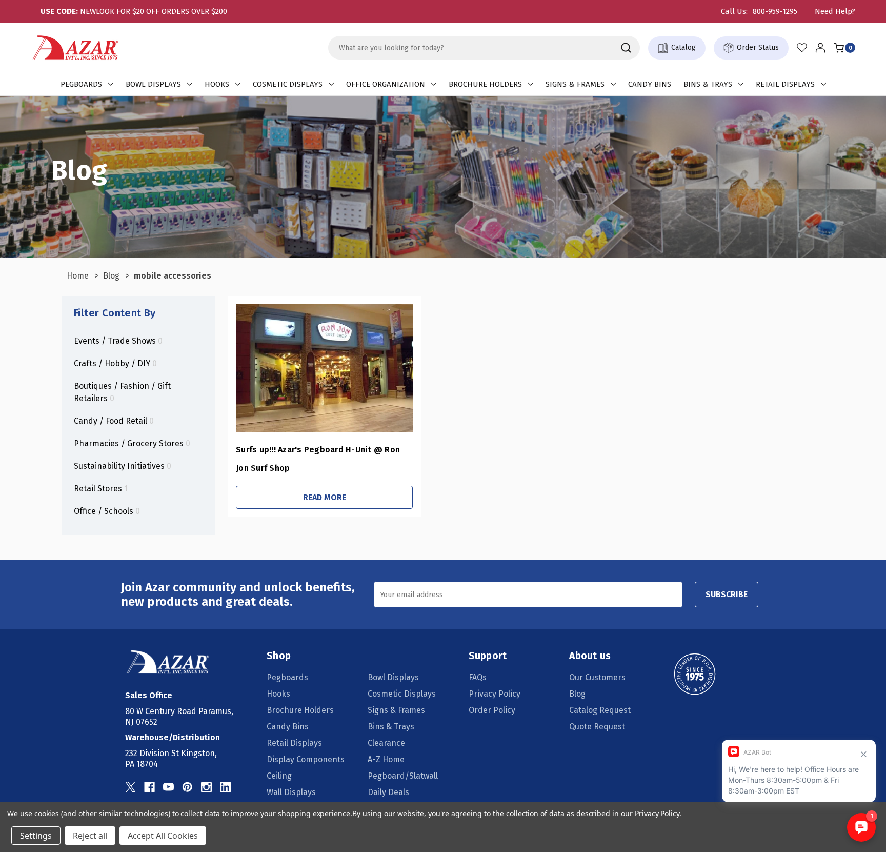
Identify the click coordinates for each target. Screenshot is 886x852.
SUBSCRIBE (727, 594)
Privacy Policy (494, 694)
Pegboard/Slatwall (403, 776)
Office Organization (385, 84)
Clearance (386, 743)
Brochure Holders (485, 84)
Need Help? (835, 11)
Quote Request (597, 726)
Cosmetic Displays (288, 84)
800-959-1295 (775, 11)
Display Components (306, 759)
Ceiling (279, 776)
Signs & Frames (575, 84)
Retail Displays (785, 84)
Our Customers (597, 677)
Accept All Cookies (163, 835)
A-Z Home (386, 759)
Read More (324, 497)
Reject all (90, 835)
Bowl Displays (153, 84)
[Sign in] (820, 48)
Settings (36, 835)
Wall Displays (291, 792)
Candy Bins (649, 84)
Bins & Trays (707, 84)
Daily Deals (388, 792)
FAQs (478, 677)
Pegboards (81, 84)
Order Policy (492, 710)
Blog (577, 694)
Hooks (217, 84)
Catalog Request (600, 710)
